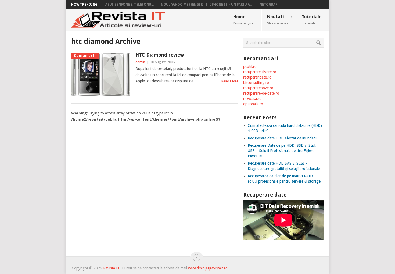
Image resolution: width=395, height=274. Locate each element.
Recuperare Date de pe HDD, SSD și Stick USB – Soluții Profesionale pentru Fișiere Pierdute (282, 150)
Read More (229, 81)
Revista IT (111, 268)
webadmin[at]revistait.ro (207, 268)
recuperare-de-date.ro (261, 93)
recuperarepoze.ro (258, 88)
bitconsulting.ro (256, 82)
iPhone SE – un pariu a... (231, 4)
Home (243, 19)
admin (140, 62)
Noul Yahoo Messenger (182, 4)
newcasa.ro (252, 99)
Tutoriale (311, 19)
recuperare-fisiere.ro (259, 72)
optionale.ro (253, 104)
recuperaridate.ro (257, 77)
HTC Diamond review (159, 55)
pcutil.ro (250, 66)
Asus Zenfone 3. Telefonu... (129, 4)
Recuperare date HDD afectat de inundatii (282, 138)
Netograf (268, 4)
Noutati (280, 19)
